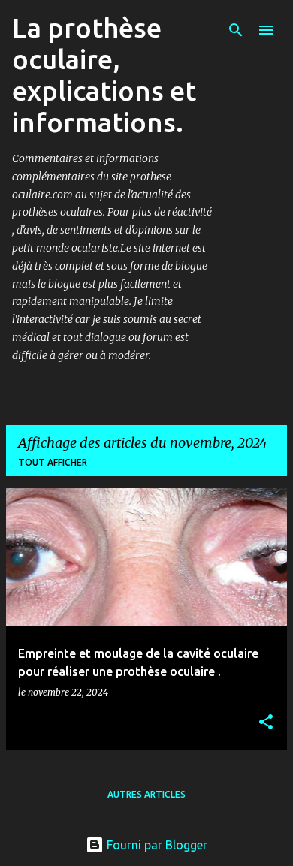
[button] (266, 723)
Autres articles (146, 794)
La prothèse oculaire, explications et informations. (104, 74)
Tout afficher (52, 462)
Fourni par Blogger (155, 845)
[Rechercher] (236, 30)
